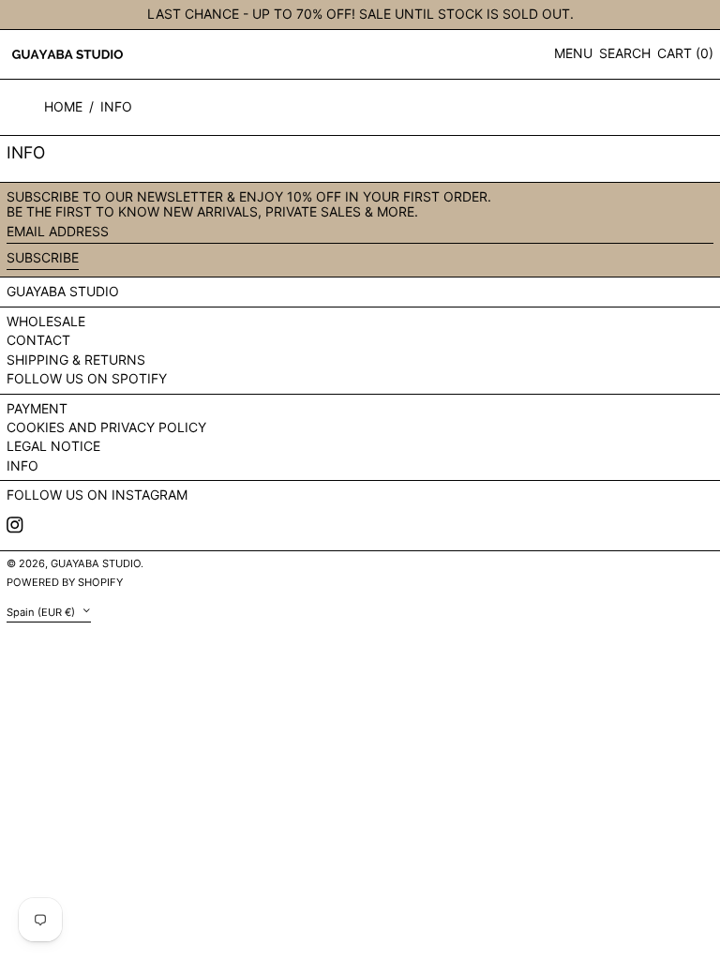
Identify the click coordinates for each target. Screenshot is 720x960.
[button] (625, 53)
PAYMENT (37, 408)
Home (63, 106)
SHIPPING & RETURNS (76, 360)
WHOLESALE (46, 321)
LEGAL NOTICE (53, 446)
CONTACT (38, 340)
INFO (116, 106)
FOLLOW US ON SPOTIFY (87, 378)
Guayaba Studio (63, 291)
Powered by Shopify (65, 582)
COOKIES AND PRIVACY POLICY (106, 427)
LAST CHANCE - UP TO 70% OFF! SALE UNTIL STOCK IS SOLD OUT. (360, 14)
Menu (573, 53)
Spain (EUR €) (42, 611)
